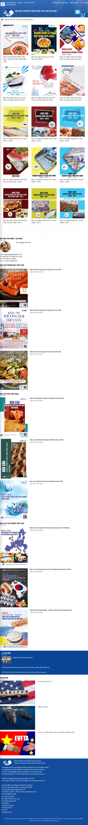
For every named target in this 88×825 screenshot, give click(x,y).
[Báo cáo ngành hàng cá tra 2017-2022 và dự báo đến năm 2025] (15, 83)
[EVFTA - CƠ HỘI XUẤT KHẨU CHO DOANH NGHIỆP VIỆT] (17, 743)
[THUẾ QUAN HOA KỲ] (17, 692)
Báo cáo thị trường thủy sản (12, 523)
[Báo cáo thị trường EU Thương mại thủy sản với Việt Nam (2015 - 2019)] (14, 547)
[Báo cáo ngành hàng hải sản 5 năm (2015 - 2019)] (43, 125)
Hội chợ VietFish (29, 2)
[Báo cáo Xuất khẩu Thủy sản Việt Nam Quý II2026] (14, 417)
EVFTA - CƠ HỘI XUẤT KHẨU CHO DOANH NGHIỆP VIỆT (56, 732)
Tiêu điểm (7, 653)
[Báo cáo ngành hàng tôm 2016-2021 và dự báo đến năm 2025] (72, 84)
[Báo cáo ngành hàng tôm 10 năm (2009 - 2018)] (72, 165)
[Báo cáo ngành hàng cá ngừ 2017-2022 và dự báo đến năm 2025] (43, 83)
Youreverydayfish (10, 2)
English (85, 2)
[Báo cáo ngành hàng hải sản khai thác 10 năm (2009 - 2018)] (15, 165)
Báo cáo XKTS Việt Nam (9, 394)
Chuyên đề (4, 678)
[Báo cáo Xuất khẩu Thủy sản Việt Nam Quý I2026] (14, 459)
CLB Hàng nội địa (10, 4)
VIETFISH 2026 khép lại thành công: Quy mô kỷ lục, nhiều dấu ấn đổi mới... (26, 667)
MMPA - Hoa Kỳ (43, 707)
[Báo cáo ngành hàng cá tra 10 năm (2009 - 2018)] (43, 165)
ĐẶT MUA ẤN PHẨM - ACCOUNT (11, 239)
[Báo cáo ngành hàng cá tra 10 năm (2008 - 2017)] (43, 206)
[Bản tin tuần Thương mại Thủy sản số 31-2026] (14, 329)
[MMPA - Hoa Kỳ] (17, 718)
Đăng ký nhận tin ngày (61, 2)
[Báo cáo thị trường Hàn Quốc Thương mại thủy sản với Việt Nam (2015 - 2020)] (14, 587)
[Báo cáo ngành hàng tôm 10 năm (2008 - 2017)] (72, 206)
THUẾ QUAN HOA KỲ (45, 681)
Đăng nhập (74, 2)
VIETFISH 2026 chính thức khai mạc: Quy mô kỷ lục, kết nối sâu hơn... (24, 672)
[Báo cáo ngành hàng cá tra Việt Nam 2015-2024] (43, 42)
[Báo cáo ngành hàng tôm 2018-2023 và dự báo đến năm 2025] (72, 43)
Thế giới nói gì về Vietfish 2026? (22, 657)
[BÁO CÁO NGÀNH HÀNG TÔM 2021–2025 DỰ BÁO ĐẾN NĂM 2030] (15, 43)
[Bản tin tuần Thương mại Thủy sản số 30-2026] (14, 370)
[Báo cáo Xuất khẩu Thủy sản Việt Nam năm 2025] (14, 499)
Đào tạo (20, 2)
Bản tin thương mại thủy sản (12, 265)
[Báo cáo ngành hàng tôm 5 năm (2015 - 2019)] (72, 125)
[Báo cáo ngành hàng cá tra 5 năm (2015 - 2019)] (15, 125)
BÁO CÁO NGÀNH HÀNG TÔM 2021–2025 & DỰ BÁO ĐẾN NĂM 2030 (14, 59)
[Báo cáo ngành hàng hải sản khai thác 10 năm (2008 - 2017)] (15, 206)
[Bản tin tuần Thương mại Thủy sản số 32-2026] (14, 288)
